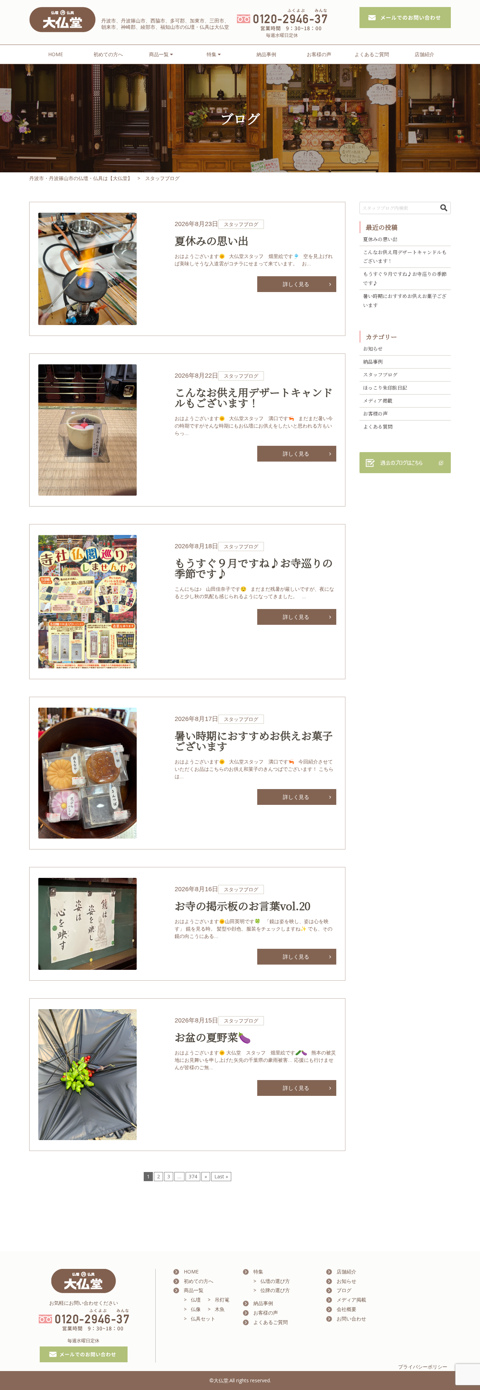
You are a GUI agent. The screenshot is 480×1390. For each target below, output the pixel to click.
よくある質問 (378, 426)
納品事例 (266, 54)
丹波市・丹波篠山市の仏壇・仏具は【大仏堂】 (80, 178)
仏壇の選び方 (275, 1281)
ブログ (344, 1290)
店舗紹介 (424, 54)
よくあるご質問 (372, 54)
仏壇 (196, 1299)
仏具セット (203, 1318)
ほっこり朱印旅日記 (385, 387)
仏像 (196, 1309)
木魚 (220, 1309)
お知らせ (373, 348)
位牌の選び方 (275, 1290)
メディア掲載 (377, 400)
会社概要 (346, 1309)
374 (193, 1176)
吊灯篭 (222, 1299)
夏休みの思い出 (380, 239)
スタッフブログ (380, 374)
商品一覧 (193, 1290)
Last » (221, 1176)
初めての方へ (108, 54)
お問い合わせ (351, 1318)
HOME (55, 54)
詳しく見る (296, 283)
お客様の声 (319, 54)
